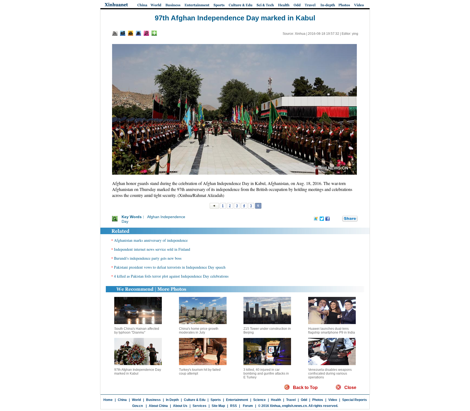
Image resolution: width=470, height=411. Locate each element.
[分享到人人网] (338, 219)
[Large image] (146, 33)
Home (108, 400)
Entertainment (237, 400)
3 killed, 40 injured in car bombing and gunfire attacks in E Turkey (266, 373)
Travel (291, 400)
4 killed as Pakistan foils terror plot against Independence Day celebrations (171, 276)
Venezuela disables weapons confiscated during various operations (330, 373)
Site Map (218, 406)
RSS (233, 406)
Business (153, 400)
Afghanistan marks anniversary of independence (151, 240)
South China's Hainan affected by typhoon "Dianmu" (136, 330)
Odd (304, 400)
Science (259, 400)
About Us (180, 406)
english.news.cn (294, 406)
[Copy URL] (138, 33)
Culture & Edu (194, 400)
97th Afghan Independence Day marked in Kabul (137, 371)
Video (332, 400)
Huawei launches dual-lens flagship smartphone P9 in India (331, 330)
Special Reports (354, 400)
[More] (154, 33)
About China (158, 406)
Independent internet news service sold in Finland (152, 249)
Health (276, 400)
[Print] (130, 33)
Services (199, 406)
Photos (317, 400)
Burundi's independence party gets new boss (147, 258)
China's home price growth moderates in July (198, 330)
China (122, 400)
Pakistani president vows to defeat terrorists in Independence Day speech (169, 267)
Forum (247, 406)
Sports (216, 400)
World (136, 400)
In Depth (172, 400)
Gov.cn (137, 406)
